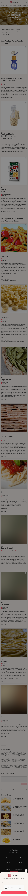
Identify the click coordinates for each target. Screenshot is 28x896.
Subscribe (14, 892)
